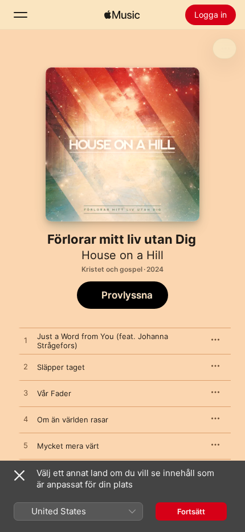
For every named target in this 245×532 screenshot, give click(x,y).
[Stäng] (19, 475)
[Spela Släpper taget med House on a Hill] (25, 367)
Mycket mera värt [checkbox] (68, 445)
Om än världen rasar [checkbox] (72, 419)
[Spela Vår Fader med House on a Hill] (25, 393)
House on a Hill (122, 255)
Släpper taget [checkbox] (61, 367)
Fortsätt (191, 511)
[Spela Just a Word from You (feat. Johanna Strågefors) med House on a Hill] (25, 341)
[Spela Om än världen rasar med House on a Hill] (25, 419)
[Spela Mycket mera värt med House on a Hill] (25, 446)
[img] (122, 15)
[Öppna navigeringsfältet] (20, 14)
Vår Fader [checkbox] (54, 393)
